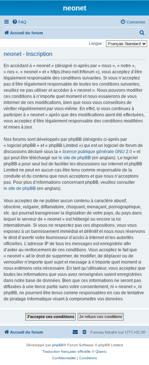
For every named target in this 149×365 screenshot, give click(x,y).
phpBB (58, 345)
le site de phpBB (75, 157)
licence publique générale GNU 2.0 (97, 151)
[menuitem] (19, 22)
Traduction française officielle (66, 351)
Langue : (96, 43)
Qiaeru (101, 351)
